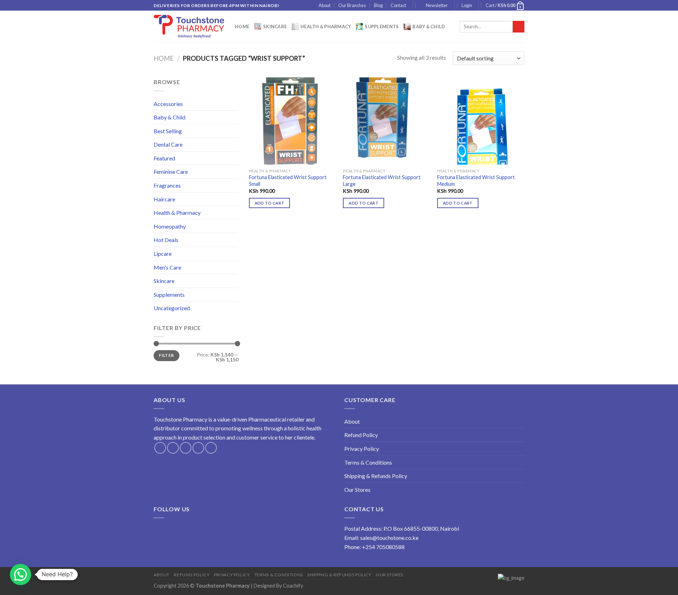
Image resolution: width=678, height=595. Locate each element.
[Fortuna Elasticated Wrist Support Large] (386, 121)
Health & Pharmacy (326, 26)
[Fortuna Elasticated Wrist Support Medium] (480, 121)
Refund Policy (361, 434)
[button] (20, 574)
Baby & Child (428, 26)
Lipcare (163, 253)
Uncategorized (172, 308)
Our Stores (357, 489)
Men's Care (167, 267)
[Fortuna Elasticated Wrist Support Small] (292, 121)
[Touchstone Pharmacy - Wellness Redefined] (189, 27)
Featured (164, 158)
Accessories (168, 103)
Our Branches (352, 5)
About (325, 5)
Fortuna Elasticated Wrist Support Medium (476, 180)
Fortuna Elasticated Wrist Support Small (288, 180)
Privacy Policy (361, 448)
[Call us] (211, 448)
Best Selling (168, 131)
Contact (398, 5)
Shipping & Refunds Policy (375, 475)
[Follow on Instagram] (173, 448)
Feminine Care (171, 171)
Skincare (275, 26)
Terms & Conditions (368, 462)
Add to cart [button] (270, 203)
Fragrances (167, 185)
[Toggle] (235, 103)
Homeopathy (170, 226)
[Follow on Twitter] (185, 448)
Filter (166, 355)
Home (242, 26)
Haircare (164, 199)
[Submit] (518, 27)
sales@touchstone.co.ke (389, 537)
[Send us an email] (198, 448)
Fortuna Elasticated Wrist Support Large (382, 180)
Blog (378, 5)
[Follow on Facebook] (160, 448)
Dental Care (168, 144)
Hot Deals (166, 239)
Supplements (382, 26)
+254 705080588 (383, 546)
